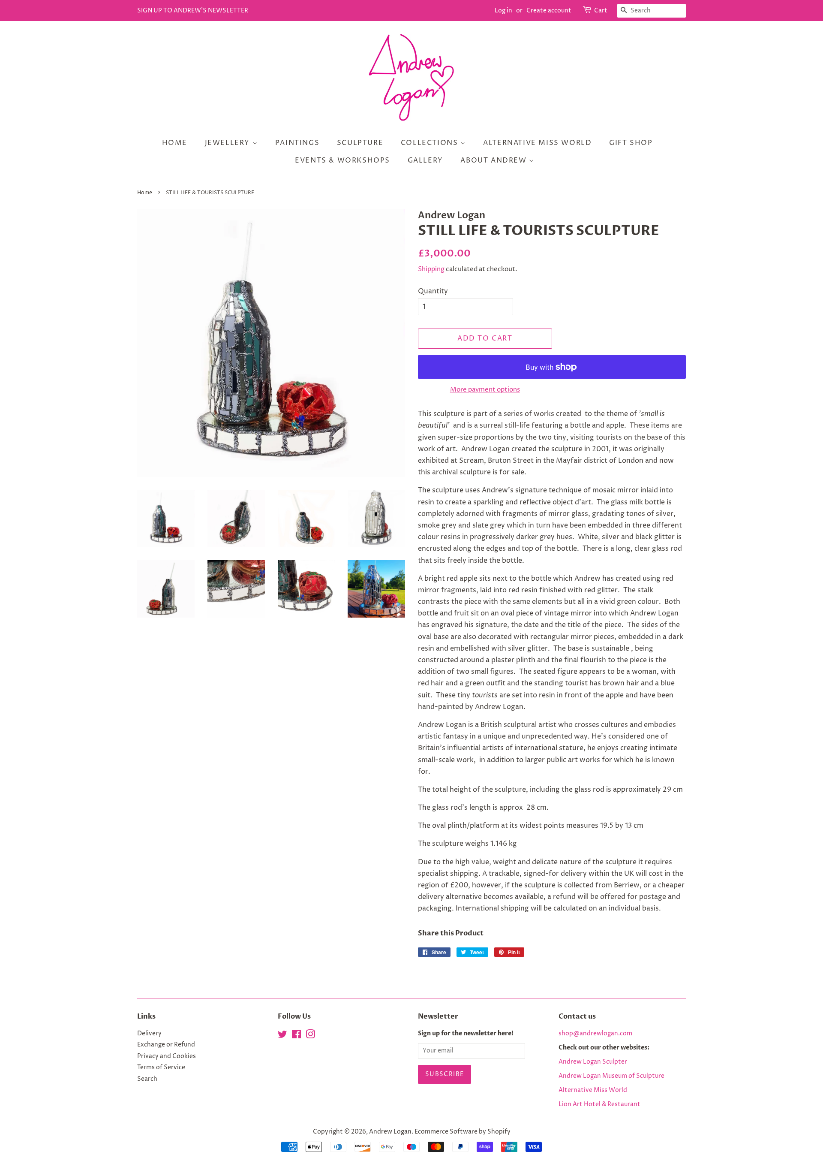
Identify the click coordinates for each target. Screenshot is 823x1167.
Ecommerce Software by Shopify (463, 1132)
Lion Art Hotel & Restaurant (599, 1104)
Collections (430, 143)
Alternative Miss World (537, 143)
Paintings (297, 143)
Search (147, 1079)
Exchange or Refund (166, 1045)
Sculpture (360, 143)
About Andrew (494, 160)
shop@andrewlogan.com (595, 1033)
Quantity (433, 291)
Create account (548, 10)
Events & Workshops (342, 160)
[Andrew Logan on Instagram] (310, 1036)
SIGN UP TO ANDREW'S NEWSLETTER (192, 10)
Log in (503, 10)
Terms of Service (161, 1067)
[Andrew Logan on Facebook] (296, 1036)
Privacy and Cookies (166, 1056)
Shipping (431, 269)
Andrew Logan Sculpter (593, 1062)
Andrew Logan (390, 1132)
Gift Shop (630, 143)
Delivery (149, 1033)
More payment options (485, 389)
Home (174, 143)
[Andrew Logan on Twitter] (282, 1036)
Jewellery (228, 143)
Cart (600, 10)
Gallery (425, 160)
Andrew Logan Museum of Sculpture (611, 1076)
